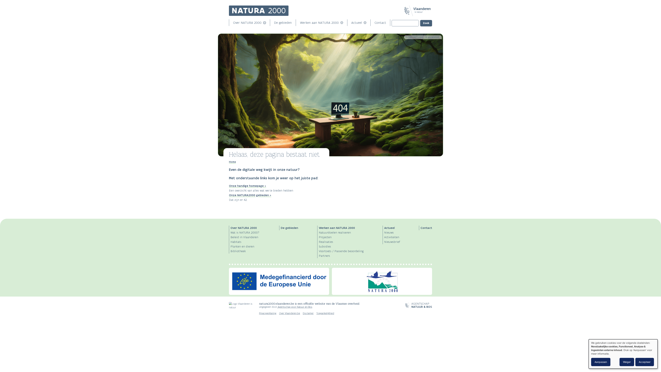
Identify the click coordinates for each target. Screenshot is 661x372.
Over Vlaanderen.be (289, 313)
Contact (380, 23)
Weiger (627, 361)
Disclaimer (308, 313)
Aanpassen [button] (601, 361)
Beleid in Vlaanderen (244, 237)
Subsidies (325, 246)
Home (232, 162)
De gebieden (283, 23)
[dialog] (623, 354)
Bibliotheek (238, 251)
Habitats (235, 242)
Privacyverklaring (267, 313)
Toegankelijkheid (325, 313)
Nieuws (389, 232)
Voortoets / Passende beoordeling (341, 251)
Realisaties (326, 242)
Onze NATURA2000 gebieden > (250, 195)
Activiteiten (391, 237)
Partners (324, 256)
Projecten (325, 237)
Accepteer (644, 361)
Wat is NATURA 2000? (244, 232)
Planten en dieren (242, 246)
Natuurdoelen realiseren (335, 232)
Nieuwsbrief (392, 242)
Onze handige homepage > (247, 186)
